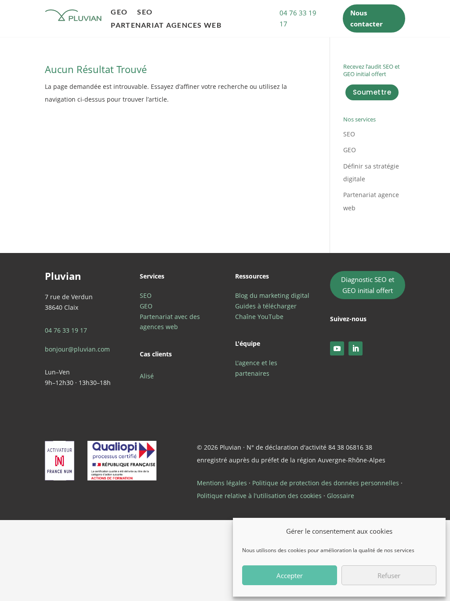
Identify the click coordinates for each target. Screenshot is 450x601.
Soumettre (372, 92)
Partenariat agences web (166, 25)
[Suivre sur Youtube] (337, 348)
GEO (119, 12)
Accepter (289, 575)
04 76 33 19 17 (297, 18)
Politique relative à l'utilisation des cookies (259, 495)
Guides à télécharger (266, 306)
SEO (144, 12)
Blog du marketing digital (272, 295)
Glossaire (340, 495)
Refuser (388, 575)
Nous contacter (366, 18)
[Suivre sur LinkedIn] (355, 348)
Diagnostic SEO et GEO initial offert (367, 285)
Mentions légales (222, 483)
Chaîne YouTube (259, 316)
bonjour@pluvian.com (77, 349)
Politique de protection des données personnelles (325, 483)
